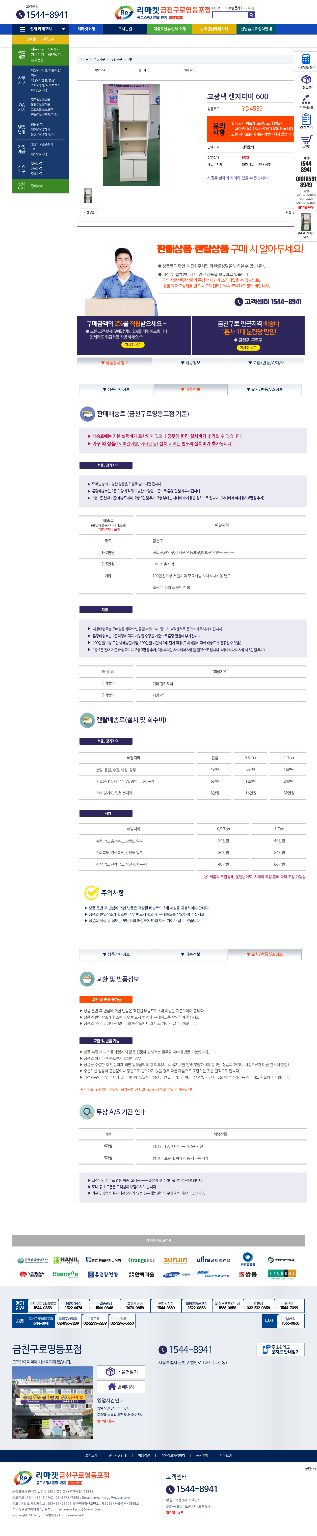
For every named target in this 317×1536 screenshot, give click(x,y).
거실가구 (37, 169)
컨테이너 (37, 186)
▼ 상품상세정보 (114, 363)
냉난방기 (54, 55)
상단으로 (311, 1469)
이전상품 (89, 212)
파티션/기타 (39, 90)
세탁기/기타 (39, 154)
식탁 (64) (100, 70)
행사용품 (37, 60)
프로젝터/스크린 (42, 110)
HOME (217, 8)
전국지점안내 (118, 1456)
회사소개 (91, 1456)
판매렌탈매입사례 (214, 29)
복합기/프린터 (40, 105)
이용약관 (144, 1456)
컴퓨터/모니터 (40, 100)
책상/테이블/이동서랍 (46, 70)
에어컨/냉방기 (40, 129)
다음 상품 (292, 212)
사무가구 (37, 49)
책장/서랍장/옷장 (43, 80)
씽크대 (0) (145, 70)
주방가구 (37, 174)
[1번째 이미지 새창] (87, 196)
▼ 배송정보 (190, 363)
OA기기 (53, 49)
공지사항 (202, 1456)
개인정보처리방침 (173, 1456)
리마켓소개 (86, 29)
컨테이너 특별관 (40, 39)
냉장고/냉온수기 (42, 144)
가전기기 (37, 55)
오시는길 (125, 29)
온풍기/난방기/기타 (44, 134)
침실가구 (37, 164)
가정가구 (99, 59)
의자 (34, 75)
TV (33, 149)
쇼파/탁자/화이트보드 (46, 85)
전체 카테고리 (41, 29)
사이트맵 (226, 1456)
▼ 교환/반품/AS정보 (266, 363)
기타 (131, 59)
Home (83, 59)
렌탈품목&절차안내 (256, 29)
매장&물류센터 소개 (170, 29)
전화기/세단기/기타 (44, 115)
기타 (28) (190, 70)
